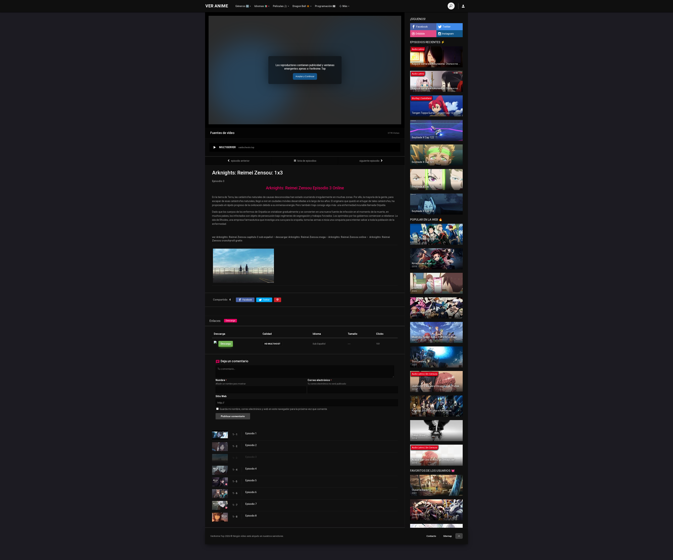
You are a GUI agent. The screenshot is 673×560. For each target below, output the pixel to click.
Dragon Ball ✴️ (301, 6)
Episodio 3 (251, 457)
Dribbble (420, 33)
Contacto (431, 536)
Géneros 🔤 (242, 6)
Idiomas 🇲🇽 (260, 6)
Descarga (230, 320)
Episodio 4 (251, 468)
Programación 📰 (325, 6)
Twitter (447, 26)
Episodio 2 (251, 445)
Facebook (422, 26)
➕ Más (343, 6)
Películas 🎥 (280, 6)
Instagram (448, 33)
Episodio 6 (251, 492)
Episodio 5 (251, 480)
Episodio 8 (251, 515)
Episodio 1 (251, 433)
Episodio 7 (251, 503)
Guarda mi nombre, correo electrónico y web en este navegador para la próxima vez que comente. (274, 409)
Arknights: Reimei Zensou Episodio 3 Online (305, 188)
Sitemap (447, 536)
